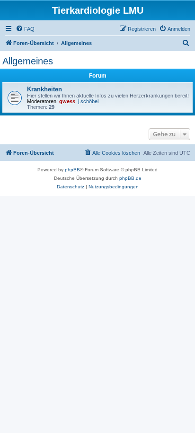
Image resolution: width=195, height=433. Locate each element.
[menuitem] (25, 29)
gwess (67, 101)
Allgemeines (27, 61)
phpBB (72, 169)
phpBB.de (130, 178)
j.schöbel (88, 101)
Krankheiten (44, 89)
